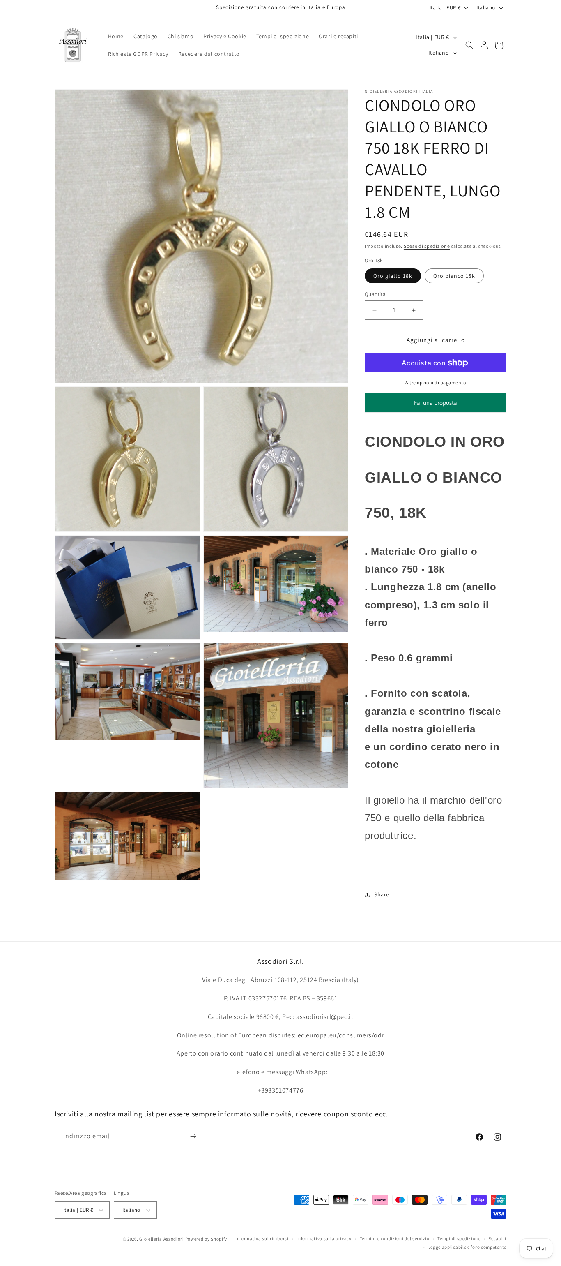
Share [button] (381, 894)
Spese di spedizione (427, 246)
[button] (469, 45)
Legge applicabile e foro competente (467, 1247)
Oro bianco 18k (454, 276)
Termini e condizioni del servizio (395, 1238)
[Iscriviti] (193, 1136)
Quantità (375, 294)
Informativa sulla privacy (324, 1238)
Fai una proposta (435, 405)
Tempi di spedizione (458, 1238)
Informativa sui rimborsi (262, 1238)
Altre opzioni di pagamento (435, 382)
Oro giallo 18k (392, 276)
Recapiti (497, 1238)
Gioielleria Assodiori (161, 1239)
